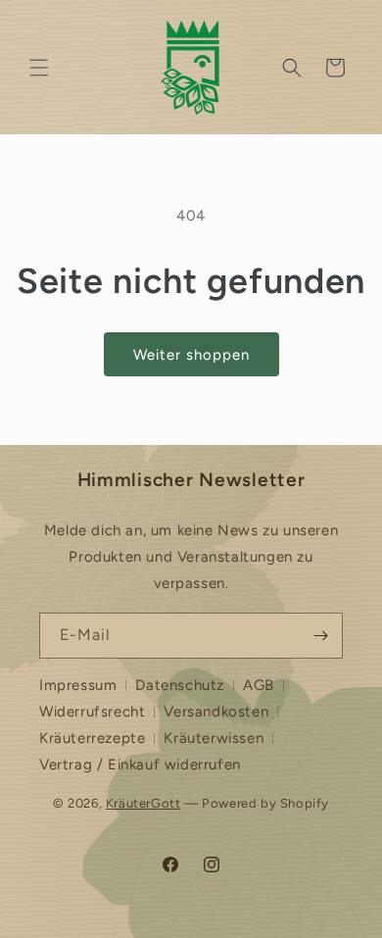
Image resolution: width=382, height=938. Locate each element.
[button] (39, 67)
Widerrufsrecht (92, 711)
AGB (258, 685)
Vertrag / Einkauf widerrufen (140, 764)
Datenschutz (179, 685)
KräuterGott (143, 803)
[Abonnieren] (320, 636)
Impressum (78, 685)
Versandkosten (216, 711)
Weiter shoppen (191, 355)
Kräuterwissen (213, 738)
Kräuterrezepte (92, 738)
